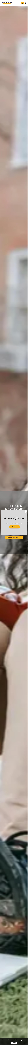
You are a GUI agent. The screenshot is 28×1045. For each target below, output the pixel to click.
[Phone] (22, 3)
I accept (14, 1042)
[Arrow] (14, 543)
